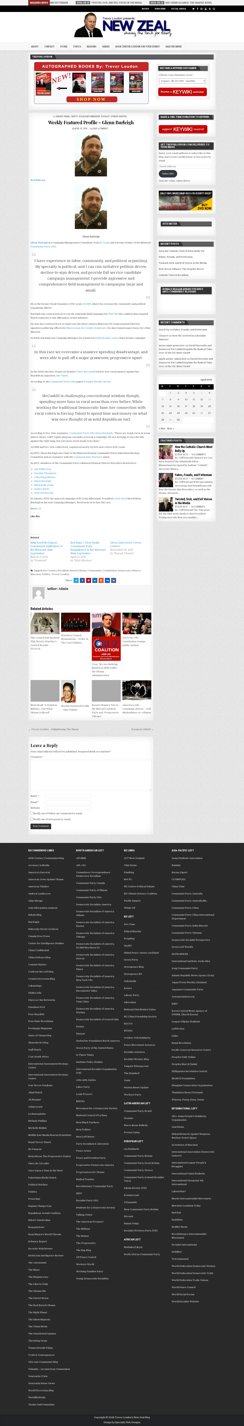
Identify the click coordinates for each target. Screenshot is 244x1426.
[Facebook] (197, 9)
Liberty (74, 116)
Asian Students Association (187, 858)
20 (209, 406)
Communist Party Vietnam (187, 932)
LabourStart (179, 1191)
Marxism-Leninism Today (186, 1205)
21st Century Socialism (56, 570)
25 (193, 413)
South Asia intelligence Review (45, 1255)
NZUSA (128, 1030)
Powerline (34, 1199)
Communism (94, 570)
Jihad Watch (35, 1092)
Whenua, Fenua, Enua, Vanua (188, 1099)
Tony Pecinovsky (44, 492)
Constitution (110, 570)
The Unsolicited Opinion (42, 1333)
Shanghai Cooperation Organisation (192, 1085)
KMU (175, 1003)
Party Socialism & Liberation (92, 1143)
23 (178, 413)
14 (162, 406)
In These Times (85, 1055)
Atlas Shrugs (35, 900)
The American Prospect (89, 1221)
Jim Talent (62, 375)
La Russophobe (37, 1114)
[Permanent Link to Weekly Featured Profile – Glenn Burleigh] (91, 154)
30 (178, 419)
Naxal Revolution (181, 1043)
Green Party (131, 959)
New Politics (83, 1129)
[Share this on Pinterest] (88, 580)
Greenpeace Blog (134, 967)
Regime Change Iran (39, 1206)
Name (35, 796)
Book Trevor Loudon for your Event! (137, 46)
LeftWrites (178, 1028)
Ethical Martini (132, 931)
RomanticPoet (36, 1227)
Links (175, 1035)
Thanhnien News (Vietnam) (187, 1092)
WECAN (113, 314)
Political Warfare (38, 1184)
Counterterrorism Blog (41, 978)
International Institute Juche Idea (191, 961)
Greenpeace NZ (133, 974)
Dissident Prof (36, 1007)
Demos (80, 1026)
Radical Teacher (85, 1179)
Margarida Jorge (44, 485)
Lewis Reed (120, 498)
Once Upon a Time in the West (45, 1170)
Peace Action (83, 1150)
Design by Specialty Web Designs (122, 1422)
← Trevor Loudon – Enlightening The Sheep (53, 729)
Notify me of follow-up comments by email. (58, 813)
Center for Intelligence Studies (46, 943)
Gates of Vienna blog (39, 1035)
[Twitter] (193, 9)
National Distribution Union (140, 1009)
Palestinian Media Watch (42, 1177)
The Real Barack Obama (41, 1305)
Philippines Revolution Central (189, 1071)
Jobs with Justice (86, 1080)
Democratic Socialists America (93, 904)
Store (63, 46)
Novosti (128, 1216)
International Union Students (188, 1173)
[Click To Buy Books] (91, 103)
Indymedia (130, 981)
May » (170, 428)
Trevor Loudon (60, 574)
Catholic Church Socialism (173, 275)
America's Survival (39, 872)
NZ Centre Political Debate (139, 886)
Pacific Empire (132, 900)
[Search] (214, 9)
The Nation (82, 1236)
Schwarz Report (37, 1241)
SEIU (79, 1193)
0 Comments (200, 454)
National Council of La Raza (91, 1115)
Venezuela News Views (41, 1383)
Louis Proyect (84, 1094)
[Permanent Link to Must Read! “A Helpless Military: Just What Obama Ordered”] (45, 691)
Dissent (80, 1033)
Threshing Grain (37, 1340)
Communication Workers (88, 457)
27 (209, 413)
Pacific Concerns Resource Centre (191, 1050)
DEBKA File (34, 993)
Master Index (174, 46)
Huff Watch (34, 1049)
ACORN (86, 304)
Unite (127, 1080)
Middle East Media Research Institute (49, 1135)
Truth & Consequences (41, 1355)
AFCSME (81, 858)
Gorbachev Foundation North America (98, 1040)
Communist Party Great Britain (141, 1163)
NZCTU (128, 1023)
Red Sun (176, 1212)
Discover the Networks (41, 1000)
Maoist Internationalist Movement (191, 1198)
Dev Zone (129, 924)
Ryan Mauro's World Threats (44, 1234)
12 (201, 399)
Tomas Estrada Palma (40, 1348)
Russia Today (131, 1223)
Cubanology (35, 985)
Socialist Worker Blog (136, 1059)
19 (201, 406)
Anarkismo (178, 1127)
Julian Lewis (35, 1106)
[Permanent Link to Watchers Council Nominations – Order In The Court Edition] (75, 622)
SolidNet (177, 1251)
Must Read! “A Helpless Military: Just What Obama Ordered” (44, 709)
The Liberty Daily (38, 1284)
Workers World (85, 1264)
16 (178, 406)
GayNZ (128, 945)
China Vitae (178, 886)
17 (186, 406)
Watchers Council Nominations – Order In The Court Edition (74, 639)
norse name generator (172, 345)
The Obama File (37, 1291)
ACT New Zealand (134, 858)
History (136, 570)
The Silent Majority (39, 1319)
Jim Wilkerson (42, 469)
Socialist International (184, 1244)
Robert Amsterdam (39, 1220)
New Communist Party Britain (141, 1209)
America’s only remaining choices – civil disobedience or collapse (136, 709)
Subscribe (160, 8)
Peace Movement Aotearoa (139, 1045)
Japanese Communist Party (187, 989)
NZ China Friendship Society (140, 1016)
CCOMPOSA (178, 879)
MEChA (80, 1101)
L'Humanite (130, 1202)
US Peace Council (86, 1257)
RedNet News (180, 1227)
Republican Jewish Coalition (44, 1213)
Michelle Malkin (37, 1128)
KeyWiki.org (38, 180)
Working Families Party (89, 1271)
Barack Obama (63, 116)
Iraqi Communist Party (185, 968)
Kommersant (131, 1195)
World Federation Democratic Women (193, 1266)
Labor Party (83, 1087)
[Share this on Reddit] (101, 580)
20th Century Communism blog (46, 858)
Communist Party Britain (138, 1156)
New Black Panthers (87, 1122)
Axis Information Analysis (43, 908)
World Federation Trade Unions (190, 1280)
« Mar (162, 428)
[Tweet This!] (76, 580)
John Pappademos (44, 477)
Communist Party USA (43, 246)
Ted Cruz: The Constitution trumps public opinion (134, 641)
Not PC (128, 879)
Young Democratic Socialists (92, 1278)
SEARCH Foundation (183, 1078)
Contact (49, 46)
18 (194, 406)
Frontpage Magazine (40, 1028)
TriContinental (180, 1259)
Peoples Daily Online (184, 1057)
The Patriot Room (38, 1298)
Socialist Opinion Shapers (114, 116)
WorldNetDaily (37, 1397)
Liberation (130, 1002)
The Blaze (34, 1269)
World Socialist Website (185, 1301)
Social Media (178, 8)
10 (186, 399)
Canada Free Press (39, 936)
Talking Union (84, 1214)
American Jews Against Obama (45, 879)
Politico (32, 1191)
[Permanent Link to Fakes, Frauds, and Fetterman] (166, 480)
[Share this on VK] (113, 580)
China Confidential (38, 950)
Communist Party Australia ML (189, 900)
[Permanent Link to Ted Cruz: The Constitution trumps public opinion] (136, 623)
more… (35, 508)
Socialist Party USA (87, 1200)
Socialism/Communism (89, 116)
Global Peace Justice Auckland (141, 952)
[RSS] (209, 9)
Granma (128, 1118)
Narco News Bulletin (136, 1125)
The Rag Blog (83, 1250)
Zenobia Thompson (45, 473)
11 (194, 399)
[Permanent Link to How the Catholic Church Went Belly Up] (166, 452)
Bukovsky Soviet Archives (43, 929)
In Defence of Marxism (185, 1145)
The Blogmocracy (38, 1277)
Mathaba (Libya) (133, 1247)
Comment (37, 757)
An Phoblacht (131, 1149)
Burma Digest (179, 872)
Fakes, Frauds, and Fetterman (176, 257)
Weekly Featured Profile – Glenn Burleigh (91, 122)
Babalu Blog (35, 914)
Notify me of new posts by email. (52, 819)
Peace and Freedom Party (91, 1158)
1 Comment (199, 478)
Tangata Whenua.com (136, 1066)
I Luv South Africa (38, 1056)
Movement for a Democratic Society (97, 1108)
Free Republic (36, 1014)
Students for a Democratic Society (95, 1207)
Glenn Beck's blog (38, 1042)
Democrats (124, 570)
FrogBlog (129, 938)
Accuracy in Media (38, 865)
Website (35, 808)
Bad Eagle (33, 922)
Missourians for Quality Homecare (86, 328)
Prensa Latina (132, 1132)
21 (162, 413)
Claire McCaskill (85, 371)
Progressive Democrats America (95, 1165)
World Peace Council (183, 1287)
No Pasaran (34, 1149)
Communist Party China (185, 908)
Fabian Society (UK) (135, 1188)
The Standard (131, 1073)
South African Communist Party (142, 1254)
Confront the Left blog (41, 971)
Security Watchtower (40, 1248)
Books (145, 8)
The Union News (37, 1326)
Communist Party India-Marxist (190, 925)
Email (35, 802)
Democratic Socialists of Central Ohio (97, 1019)
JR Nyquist (34, 1099)
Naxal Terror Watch (39, 1142)
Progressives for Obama (90, 1172)
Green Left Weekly (182, 947)
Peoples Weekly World (97, 381)
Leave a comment (100, 128)
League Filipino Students (186, 1021)
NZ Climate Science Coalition (140, 893)
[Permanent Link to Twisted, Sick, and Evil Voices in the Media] (166, 504)
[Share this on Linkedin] (94, 580)
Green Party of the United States (94, 1048)
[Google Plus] (201, 9)
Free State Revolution (40, 1021)
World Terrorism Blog (41, 1390)
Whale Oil (129, 908)
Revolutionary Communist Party (94, 1186)
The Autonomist (37, 1262)
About (35, 46)
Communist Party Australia (187, 893)
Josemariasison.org (183, 996)
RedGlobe (177, 1219)
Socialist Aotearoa (134, 1052)
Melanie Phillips (37, 1120)
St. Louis (104, 242)
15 (170, 406)
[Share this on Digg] (107, 580)
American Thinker (38, 886)
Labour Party (131, 995)
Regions (91, 46)
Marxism (36, 574)
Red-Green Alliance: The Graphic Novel (181, 269)
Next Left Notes (85, 1136)
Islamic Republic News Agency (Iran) (193, 975)
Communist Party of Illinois (91, 890)
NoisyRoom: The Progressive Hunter (49, 1156)
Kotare (128, 988)
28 (162, 419)
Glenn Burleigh (39, 242)
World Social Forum (183, 1294)
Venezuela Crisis (38, 1376)
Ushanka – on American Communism (49, 1369)
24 (186, 413)
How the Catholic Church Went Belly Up (181, 251)
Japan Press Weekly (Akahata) (189, 982)
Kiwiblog (129, 872)
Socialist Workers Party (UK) (141, 1230)
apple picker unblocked (172, 358)
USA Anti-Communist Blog (43, 1362)
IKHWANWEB (180, 954)
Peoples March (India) (184, 1064)
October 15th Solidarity (137, 1037)
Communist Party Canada (90, 883)
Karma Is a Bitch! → (142, 729)
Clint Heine (130, 865)
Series (106, 46)
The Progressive (86, 1243)
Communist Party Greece (138, 1170)
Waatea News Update (136, 1087)
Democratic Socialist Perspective (191, 940)
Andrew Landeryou (39, 893)
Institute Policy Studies (89, 1062)
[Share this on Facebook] (82, 580)
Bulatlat (176, 865)
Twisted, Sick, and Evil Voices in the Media (183, 263)
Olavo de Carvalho (38, 1163)
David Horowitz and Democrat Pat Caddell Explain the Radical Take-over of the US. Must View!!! (186, 349)
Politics (46, 574)
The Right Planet (37, 1312)
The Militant (83, 1228)
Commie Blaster (37, 964)
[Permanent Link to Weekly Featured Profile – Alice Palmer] (75, 691)
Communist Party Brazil (137, 1111)
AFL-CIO (81, 865)
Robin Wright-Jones (106, 338)
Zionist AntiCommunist (41, 1404)
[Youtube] (205, 9)
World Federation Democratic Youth (192, 1273)
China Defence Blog (39, 957)
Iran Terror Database (40, 1085)
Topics (77, 46)
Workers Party (132, 1094)
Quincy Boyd (41, 489)
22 (170, 413)
